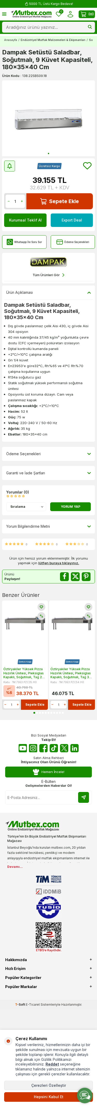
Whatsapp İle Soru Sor (28, 242)
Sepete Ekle (64, 201)
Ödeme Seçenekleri (76, 242)
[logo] (31, 14)
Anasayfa (10, 40)
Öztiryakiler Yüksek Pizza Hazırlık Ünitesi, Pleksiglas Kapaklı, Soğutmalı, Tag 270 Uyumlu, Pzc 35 (24, 673)
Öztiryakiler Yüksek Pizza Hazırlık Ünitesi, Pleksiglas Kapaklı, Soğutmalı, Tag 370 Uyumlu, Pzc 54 (71, 673)
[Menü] (4, 14)
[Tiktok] (54, 748)
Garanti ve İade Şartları (25, 473)
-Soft (20, 1004)
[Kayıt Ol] (83, 797)
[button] (48, 153)
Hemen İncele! (52, 772)
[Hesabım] (70, 14)
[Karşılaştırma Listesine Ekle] (41, 616)
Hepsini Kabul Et (48, 1097)
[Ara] (90, 27)
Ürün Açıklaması (19, 292)
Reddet (52, 1064)
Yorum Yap (70, 507)
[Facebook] (43, 748)
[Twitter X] (64, 748)
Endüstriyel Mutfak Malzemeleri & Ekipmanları (53, 40)
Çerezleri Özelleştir (48, 1085)
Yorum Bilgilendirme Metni (28, 526)
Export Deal (72, 220)
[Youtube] (23, 748)
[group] (48, 118)
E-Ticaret (33, 1004)
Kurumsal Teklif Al (25, 220)
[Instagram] (33, 748)
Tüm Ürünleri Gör (46, 275)
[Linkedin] (74, 748)
